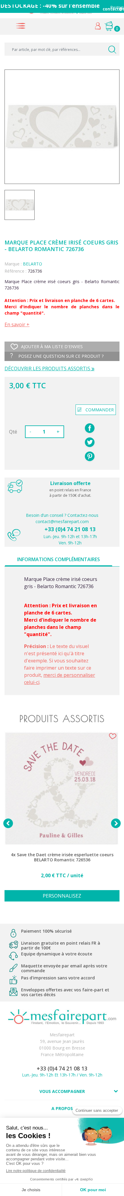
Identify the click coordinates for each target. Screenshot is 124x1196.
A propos (62, 1108)
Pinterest (90, 456)
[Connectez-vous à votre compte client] (98, 27)
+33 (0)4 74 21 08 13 (70, 529)
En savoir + (17, 324)
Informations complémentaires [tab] (58, 559)
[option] (62, 819)
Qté (13, 431)
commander (99, 410)
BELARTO (32, 264)
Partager (90, 428)
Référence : (15, 271)
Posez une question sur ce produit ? (60, 356)
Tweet (90, 442)
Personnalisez (62, 896)
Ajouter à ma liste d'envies (52, 346)
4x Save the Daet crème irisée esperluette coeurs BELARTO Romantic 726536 (62, 857)
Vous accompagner (62, 1091)
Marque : (13, 264)
